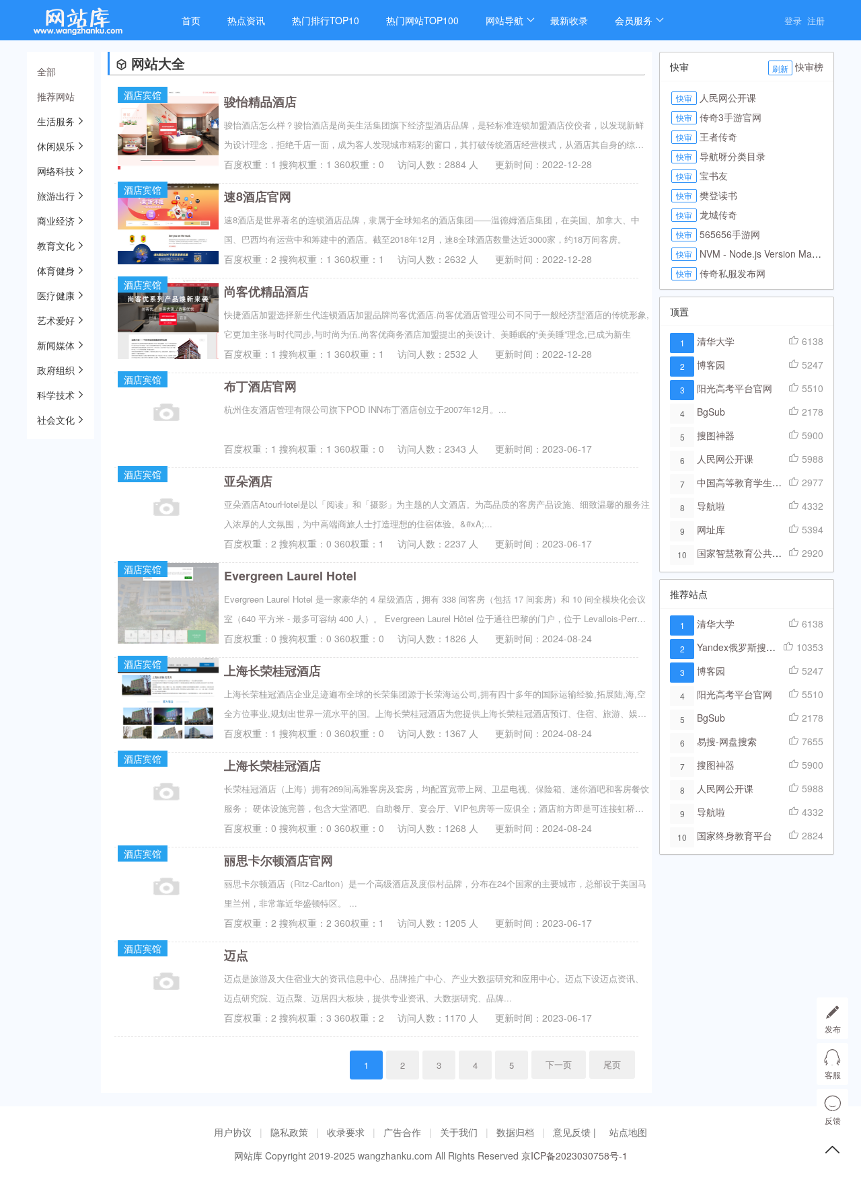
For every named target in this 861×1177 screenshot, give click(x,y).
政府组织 (56, 370)
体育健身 (56, 270)
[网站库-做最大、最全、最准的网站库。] (91, 25)
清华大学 (716, 341)
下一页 (559, 1064)
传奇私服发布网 (732, 273)
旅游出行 (56, 195)
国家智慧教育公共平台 (744, 553)
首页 (191, 20)
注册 (816, 20)
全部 (46, 71)
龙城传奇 (718, 214)
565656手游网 (730, 234)
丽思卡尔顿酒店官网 (278, 860)
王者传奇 (718, 136)
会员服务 (633, 20)
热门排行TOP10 (325, 20)
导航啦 (711, 505)
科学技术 (56, 395)
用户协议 (233, 1132)
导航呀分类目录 (732, 156)
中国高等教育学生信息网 (748, 482)
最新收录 (569, 20)
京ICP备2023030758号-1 (574, 1155)
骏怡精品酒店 (260, 101)
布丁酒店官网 (260, 386)
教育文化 (56, 245)
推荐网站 (56, 96)
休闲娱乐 (56, 146)
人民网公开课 (728, 97)
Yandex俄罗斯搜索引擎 (745, 647)
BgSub (711, 411)
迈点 (236, 955)
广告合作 (402, 1132)
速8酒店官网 (257, 196)
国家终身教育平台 (734, 835)
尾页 (612, 1064)
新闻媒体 (56, 345)
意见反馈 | (576, 1132)
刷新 (780, 68)
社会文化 (56, 419)
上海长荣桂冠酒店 (272, 670)
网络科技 (56, 171)
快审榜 (809, 66)
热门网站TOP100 (422, 20)
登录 (793, 20)
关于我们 (459, 1132)
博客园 (711, 364)
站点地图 (628, 1132)
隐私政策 (289, 1132)
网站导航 (504, 20)
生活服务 (56, 121)
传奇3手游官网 (730, 117)
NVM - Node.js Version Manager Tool (779, 253)
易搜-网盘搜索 (727, 741)
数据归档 (515, 1132)
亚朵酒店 (248, 481)
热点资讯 (246, 20)
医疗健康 (56, 295)
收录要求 (346, 1132)
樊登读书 (718, 195)
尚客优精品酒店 (266, 291)
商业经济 (56, 220)
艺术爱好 (56, 320)
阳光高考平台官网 (734, 388)
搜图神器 (716, 435)
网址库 (711, 529)
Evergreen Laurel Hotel (290, 575)
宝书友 (714, 175)
